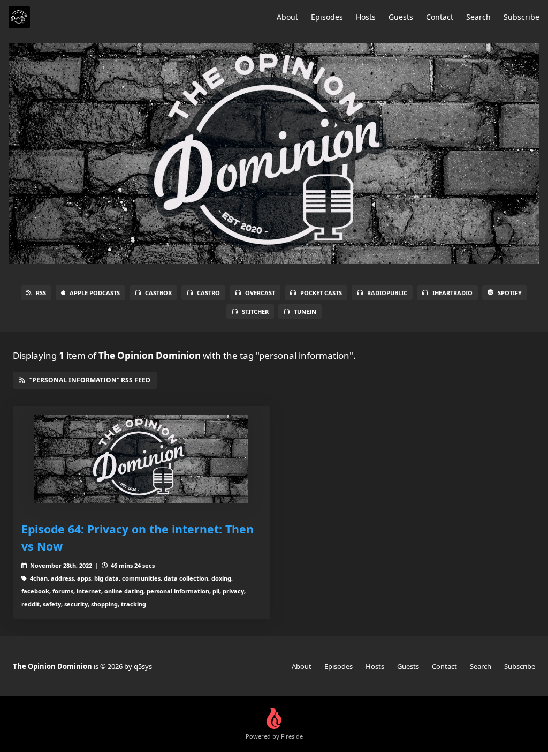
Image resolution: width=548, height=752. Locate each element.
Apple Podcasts (95, 293)
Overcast (260, 293)
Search (478, 17)
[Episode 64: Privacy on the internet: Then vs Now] (141, 459)
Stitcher (255, 311)
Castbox (158, 293)
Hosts (366, 17)
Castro (208, 293)
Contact (439, 17)
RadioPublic (387, 293)
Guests (401, 17)
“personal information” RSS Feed (89, 380)
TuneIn (305, 311)
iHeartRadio (452, 293)
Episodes (327, 17)
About (287, 17)
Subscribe (521, 17)
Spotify (510, 293)
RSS (41, 293)
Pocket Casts (321, 293)
